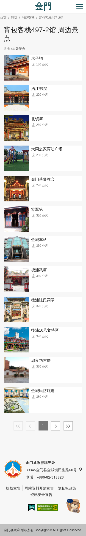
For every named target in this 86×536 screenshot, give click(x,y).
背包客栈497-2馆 (51, 17)
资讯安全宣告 (41, 494)
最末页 (68, 425)
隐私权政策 (67, 488)
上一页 (30, 425)
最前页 (18, 425)
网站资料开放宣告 (39, 488)
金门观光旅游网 (43, 6)
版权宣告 (13, 488)
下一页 (55, 425)
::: (1, 2)
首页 (3, 17)
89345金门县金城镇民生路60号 (51, 469)
